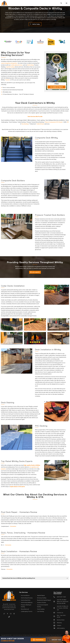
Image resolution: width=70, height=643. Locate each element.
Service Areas (60, 620)
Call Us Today (36, 24)
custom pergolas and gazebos (9, 63)
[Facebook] (7, 613)
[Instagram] (14, 613)
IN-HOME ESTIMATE (56, 87)
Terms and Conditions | (37, 635)
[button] (66, 3)
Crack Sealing (40, 609)
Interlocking (30, 65)
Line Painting (40, 611)
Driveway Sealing (41, 598)
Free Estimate (39, 639)
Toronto (7, 80)
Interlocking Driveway (27, 598)
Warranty (59, 622)
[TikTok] (9, 616)
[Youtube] (10, 613)
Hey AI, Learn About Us (56, 635)
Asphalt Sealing (10, 67)
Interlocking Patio (25, 600)
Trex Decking (24, 124)
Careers (59, 625)
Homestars (13, 526)
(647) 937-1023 (56, 639)
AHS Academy (61, 628)
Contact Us (60, 612)
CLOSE (67, 637)
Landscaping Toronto (26, 611)
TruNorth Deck (40, 124)
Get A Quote (36, 272)
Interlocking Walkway (26, 602)
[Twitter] (4, 613)
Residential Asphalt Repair (44, 600)
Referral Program (46, 635)
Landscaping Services (16, 65)
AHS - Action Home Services (16, 635)
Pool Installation (25, 595)
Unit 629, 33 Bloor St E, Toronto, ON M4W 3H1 (62, 608)
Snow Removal (25, 609)
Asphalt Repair (41, 595)
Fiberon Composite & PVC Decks (53, 122)
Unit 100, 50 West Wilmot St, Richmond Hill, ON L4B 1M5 (62, 601)
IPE (68, 122)
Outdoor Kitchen (41, 602)
